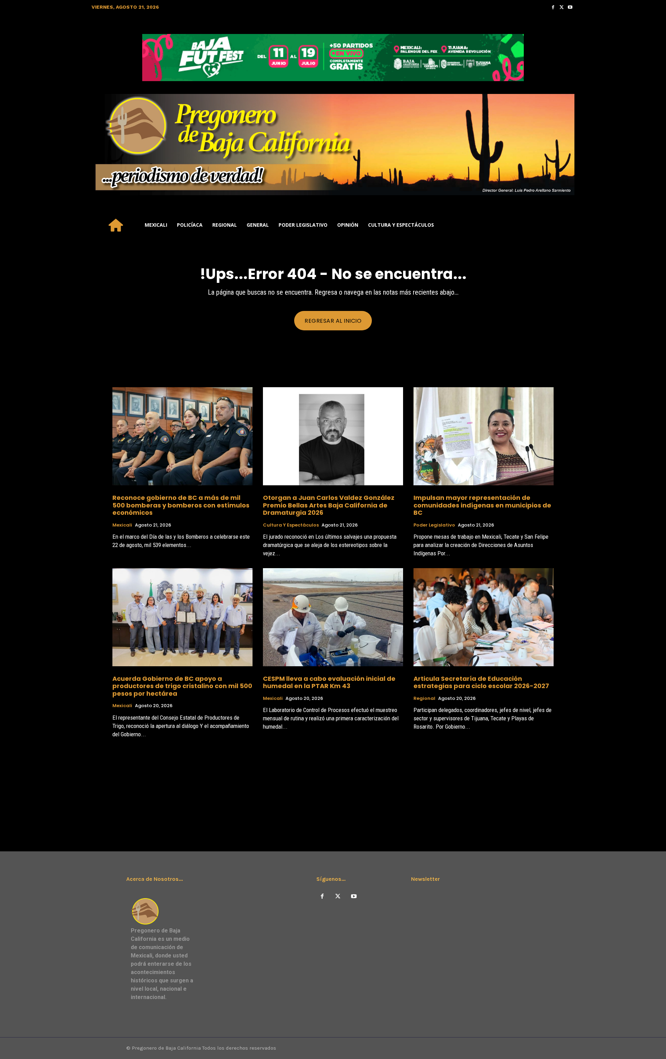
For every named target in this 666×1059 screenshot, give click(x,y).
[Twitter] (561, 7)
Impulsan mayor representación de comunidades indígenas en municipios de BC (482, 505)
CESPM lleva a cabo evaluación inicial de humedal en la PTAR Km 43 (329, 682)
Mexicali (122, 525)
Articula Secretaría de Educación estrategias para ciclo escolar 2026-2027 (481, 682)
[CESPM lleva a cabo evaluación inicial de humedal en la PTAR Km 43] (333, 617)
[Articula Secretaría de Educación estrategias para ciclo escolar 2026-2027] (483, 617)
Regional (424, 698)
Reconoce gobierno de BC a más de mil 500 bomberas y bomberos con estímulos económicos (180, 505)
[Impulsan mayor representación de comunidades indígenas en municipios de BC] (483, 436)
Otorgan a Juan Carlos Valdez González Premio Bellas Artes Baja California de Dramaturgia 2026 (328, 505)
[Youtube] (570, 7)
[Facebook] (553, 7)
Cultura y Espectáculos (291, 525)
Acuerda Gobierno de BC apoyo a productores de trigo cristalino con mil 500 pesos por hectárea (182, 686)
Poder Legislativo (434, 525)
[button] (566, 225)
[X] (338, 897)
